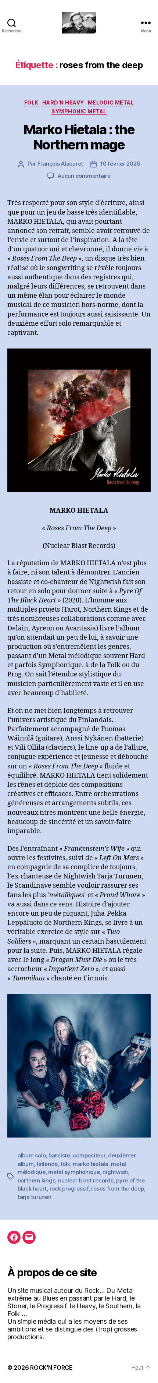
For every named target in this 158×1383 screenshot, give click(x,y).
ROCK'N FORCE (51, 1367)
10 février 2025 (120, 163)
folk (31, 102)
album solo (32, 1155)
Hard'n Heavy (63, 102)
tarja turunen (34, 1196)
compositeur (89, 1155)
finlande (47, 1163)
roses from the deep (117, 1188)
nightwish (115, 1171)
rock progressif (69, 1188)
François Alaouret (60, 163)
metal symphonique (74, 1171)
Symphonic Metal (79, 111)
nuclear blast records (86, 1180)
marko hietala (90, 1163)
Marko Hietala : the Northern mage (79, 137)
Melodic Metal (111, 102)
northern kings (36, 1180)
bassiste (59, 1155)
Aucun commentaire (84, 175)
